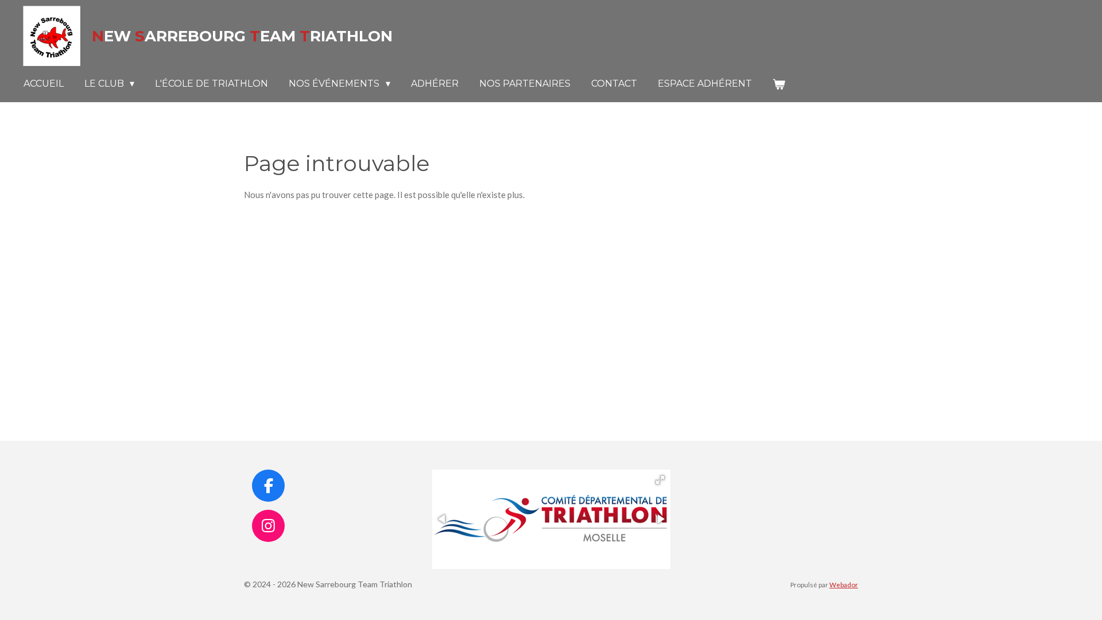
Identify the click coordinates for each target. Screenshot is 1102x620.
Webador (843, 584)
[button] (660, 480)
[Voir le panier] (779, 84)
